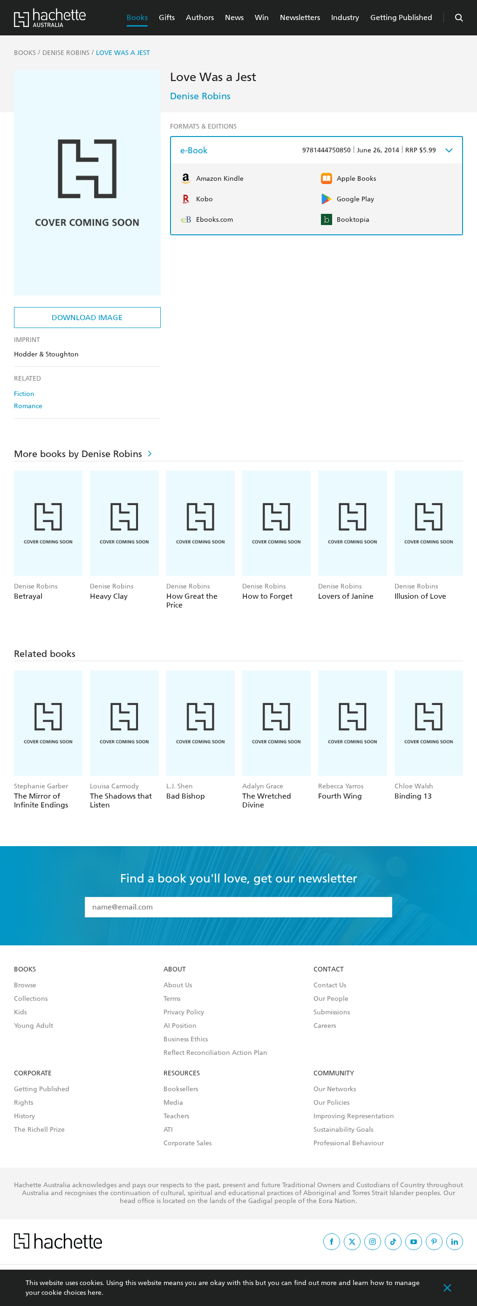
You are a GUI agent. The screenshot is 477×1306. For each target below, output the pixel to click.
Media (173, 1103)
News (234, 17)
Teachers (176, 1116)
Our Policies (331, 1103)
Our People (330, 999)
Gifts (167, 17)
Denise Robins (200, 96)
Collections (31, 999)
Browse (25, 985)
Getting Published (401, 17)
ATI (168, 1130)
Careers (324, 1026)
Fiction (24, 394)
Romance (28, 406)
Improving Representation (353, 1116)
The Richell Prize (39, 1130)
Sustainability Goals (343, 1130)
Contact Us (329, 985)
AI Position (180, 1026)
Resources (182, 1073)
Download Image (87, 317)
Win (262, 17)
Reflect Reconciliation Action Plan (215, 1053)
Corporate (33, 1073)
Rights (23, 1103)
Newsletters (300, 17)
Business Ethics (186, 1039)
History (24, 1116)
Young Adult (33, 1026)
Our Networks (334, 1089)
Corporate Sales (187, 1143)
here (95, 1293)
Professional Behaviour (348, 1143)
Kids (20, 1012)
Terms (172, 999)
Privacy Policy (184, 1012)
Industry (345, 17)
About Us (178, 985)
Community (333, 1073)
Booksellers (181, 1089)
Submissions (331, 1012)
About (175, 969)
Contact (328, 969)
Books (137, 17)
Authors (200, 17)
